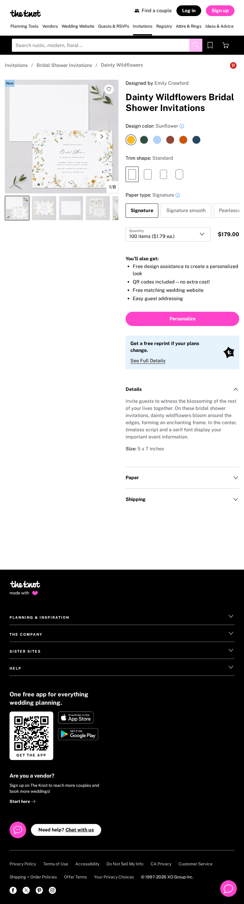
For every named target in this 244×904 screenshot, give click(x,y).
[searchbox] (107, 45)
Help (15, 668)
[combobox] (168, 234)
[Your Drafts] (210, 45)
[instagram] (52, 890)
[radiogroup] (182, 134)
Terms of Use (55, 863)
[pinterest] (39, 890)
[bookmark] (210, 45)
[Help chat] (228, 888)
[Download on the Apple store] (78, 717)
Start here (20, 801)
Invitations (16, 65)
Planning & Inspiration (39, 617)
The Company (26, 634)
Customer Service (195, 863)
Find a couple (157, 10)
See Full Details (147, 361)
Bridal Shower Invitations (64, 65)
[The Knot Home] (25, 13)
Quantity (136, 231)
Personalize (182, 319)
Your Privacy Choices (114, 877)
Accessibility (87, 863)
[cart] (225, 45)
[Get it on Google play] (78, 734)
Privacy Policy (23, 863)
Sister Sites (25, 651)
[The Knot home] (25, 586)
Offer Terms (75, 877)
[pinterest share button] (233, 65)
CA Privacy (161, 863)
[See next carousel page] (101, 136)
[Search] (195, 45)
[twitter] (26, 890)
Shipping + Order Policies (33, 877)
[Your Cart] (225, 45)
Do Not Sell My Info (125, 863)
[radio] (131, 140)
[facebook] (13, 890)
